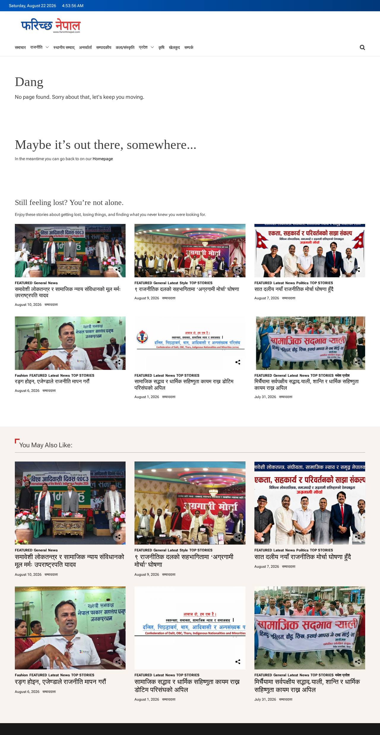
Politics (302, 283)
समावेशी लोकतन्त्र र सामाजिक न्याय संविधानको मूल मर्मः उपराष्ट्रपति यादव (69, 560)
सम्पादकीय (103, 47)
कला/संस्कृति (125, 47)
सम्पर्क (188, 47)
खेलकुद (174, 47)
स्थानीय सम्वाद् (64, 47)
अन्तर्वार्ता (85, 47)
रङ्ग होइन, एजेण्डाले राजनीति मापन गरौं (52, 381)
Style (184, 283)
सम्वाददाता (51, 305)
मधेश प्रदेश (342, 375)
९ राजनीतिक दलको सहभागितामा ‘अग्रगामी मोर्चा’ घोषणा (186, 289)
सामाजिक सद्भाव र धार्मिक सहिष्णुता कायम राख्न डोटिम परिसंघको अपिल (187, 685)
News (53, 283)
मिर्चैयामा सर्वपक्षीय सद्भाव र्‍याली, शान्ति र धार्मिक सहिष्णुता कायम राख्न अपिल (307, 685)
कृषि (161, 47)
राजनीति (36, 47)
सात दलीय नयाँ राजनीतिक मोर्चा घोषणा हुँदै (293, 289)
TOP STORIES (201, 283)
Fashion (21, 375)
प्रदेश (143, 47)
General (40, 283)
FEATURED (23, 283)
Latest (173, 283)
